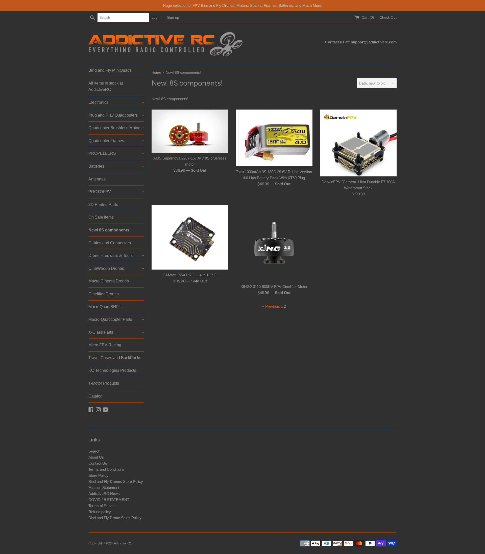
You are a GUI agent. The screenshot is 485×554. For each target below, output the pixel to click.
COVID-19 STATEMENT (108, 499)
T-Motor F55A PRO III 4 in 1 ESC (190, 275)
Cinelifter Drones (103, 294)
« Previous (271, 306)
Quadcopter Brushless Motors (116, 128)
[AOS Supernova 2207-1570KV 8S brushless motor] (190, 131)
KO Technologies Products (112, 370)
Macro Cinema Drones (108, 281)
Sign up (173, 17)
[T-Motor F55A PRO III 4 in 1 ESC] (190, 237)
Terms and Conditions (106, 469)
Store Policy (98, 475)
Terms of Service (102, 506)
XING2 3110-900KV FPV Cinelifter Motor (273, 286)
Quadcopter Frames (116, 141)
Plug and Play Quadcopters (116, 115)
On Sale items (101, 217)
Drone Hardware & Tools (116, 255)
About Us (96, 457)
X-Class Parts (116, 332)
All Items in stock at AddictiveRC (105, 86)
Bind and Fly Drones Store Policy (115, 481)
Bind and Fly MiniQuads (110, 70)
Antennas (97, 179)
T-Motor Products (103, 383)
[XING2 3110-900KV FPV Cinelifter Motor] (274, 243)
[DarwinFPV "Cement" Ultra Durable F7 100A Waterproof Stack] (358, 143)
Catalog (95, 396)
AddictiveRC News (104, 493)
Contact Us (97, 463)
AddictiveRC (122, 543)
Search (94, 451)
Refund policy (99, 512)
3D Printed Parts (103, 204)
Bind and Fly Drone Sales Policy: (115, 518)
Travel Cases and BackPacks (114, 358)
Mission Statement (103, 487)
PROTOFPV (116, 192)
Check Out (388, 17)
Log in (156, 17)
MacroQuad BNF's (105, 307)
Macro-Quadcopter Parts (116, 319)
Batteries (116, 166)
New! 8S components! (109, 230)
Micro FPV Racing (104, 345)
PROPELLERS (116, 153)
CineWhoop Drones (116, 268)
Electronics (116, 102)
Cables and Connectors (109, 243)
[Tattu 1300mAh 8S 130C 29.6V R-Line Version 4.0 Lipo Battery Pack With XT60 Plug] (274, 138)
